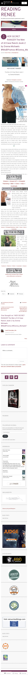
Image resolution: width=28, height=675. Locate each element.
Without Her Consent (7, 476)
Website (9, 266)
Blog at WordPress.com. (6, 671)
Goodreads (14, 186)
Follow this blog (14, 623)
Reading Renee (11, 12)
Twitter (13, 266)
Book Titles (7, 52)
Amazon (5, 181)
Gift (24, 3)
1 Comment (24, 302)
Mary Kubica (6, 451)
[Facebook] (6, 377)
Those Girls (5, 461)
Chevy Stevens (6, 462)
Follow (5, 436)
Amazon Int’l (13, 181)
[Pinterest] (11, 377)
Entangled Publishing (10, 227)
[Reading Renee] (14, 27)
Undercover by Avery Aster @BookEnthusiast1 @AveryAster (7, 309)
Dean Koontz (6, 472)
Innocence (5, 470)
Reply (26, 338)
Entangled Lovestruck (16, 80)
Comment (21, 361)
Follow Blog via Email (9, 425)
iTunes (17, 184)
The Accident (6, 455)
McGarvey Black (6, 477)
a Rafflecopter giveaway (10, 274)
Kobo (22, 184)
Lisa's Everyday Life (10, 330)
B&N (12, 184)
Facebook (3, 266)
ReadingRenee (15, 52)
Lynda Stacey (6, 457)
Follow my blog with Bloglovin (8, 508)
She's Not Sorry (6, 450)
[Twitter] (16, 377)
